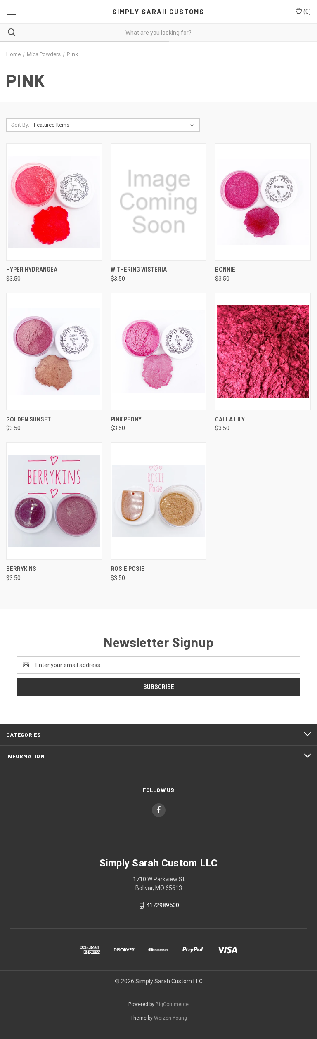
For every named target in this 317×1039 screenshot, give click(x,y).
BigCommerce (172, 1004)
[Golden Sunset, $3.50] (54, 351)
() (306, 11)
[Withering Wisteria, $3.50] (158, 202)
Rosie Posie (127, 569)
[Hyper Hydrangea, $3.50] (54, 202)
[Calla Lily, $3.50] (263, 351)
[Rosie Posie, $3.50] (158, 501)
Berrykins (21, 569)
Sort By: (20, 125)
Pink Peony (126, 419)
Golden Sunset (28, 419)
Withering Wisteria (139, 269)
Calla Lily (230, 419)
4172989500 (162, 905)
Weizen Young (170, 1018)
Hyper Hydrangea (31, 269)
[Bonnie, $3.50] (263, 202)
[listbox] (116, 125)
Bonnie (225, 269)
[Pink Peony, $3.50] (158, 351)
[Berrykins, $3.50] (54, 501)
